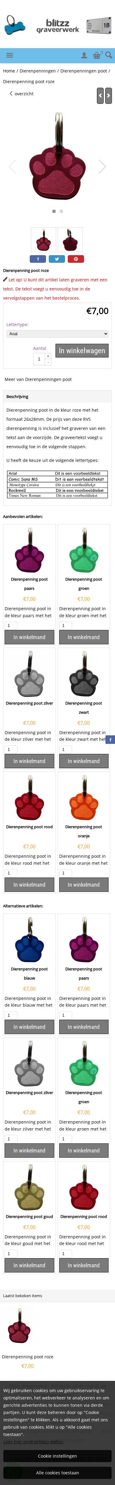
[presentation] (12, 167)
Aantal (39, 348)
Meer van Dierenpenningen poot (38, 379)
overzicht (23, 94)
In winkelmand (29, 637)
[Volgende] (108, 96)
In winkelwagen (82, 350)
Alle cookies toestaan (57, 1473)
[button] (54, 211)
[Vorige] (100, 96)
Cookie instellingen (57, 1456)
